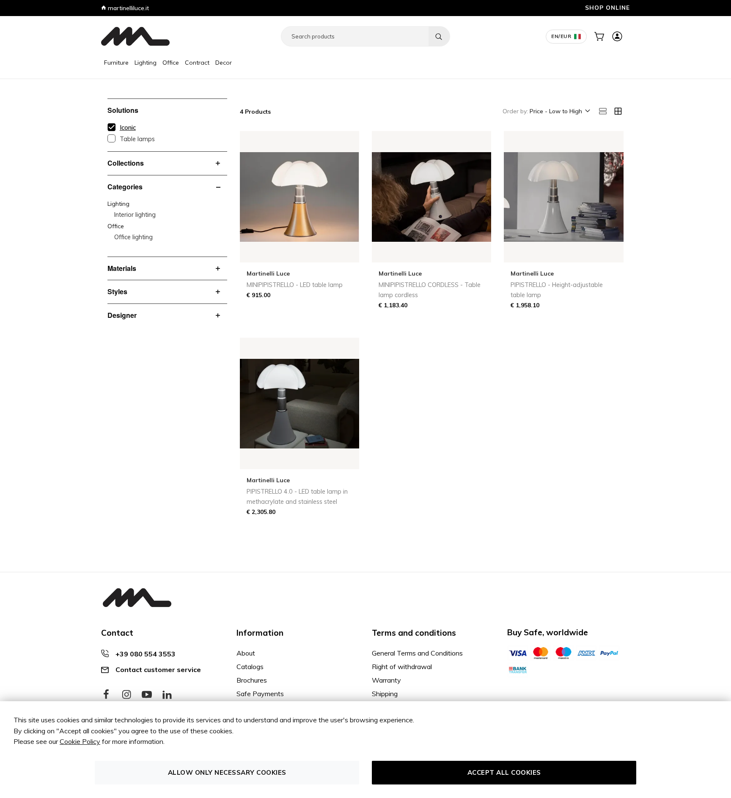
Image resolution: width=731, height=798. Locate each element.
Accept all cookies (504, 772)
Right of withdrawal (402, 666)
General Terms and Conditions (417, 653)
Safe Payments (260, 693)
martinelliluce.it (127, 8)
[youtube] (147, 694)
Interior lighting (135, 215)
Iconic (128, 127)
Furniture (116, 63)
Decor (223, 63)
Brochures (251, 680)
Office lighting (133, 237)
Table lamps (137, 139)
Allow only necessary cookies (227, 772)
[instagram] (126, 694)
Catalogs (250, 666)
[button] (559, 111)
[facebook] (106, 694)
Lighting (146, 63)
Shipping (385, 693)
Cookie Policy (80, 741)
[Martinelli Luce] (135, 36)
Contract (197, 63)
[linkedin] (167, 694)
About (245, 653)
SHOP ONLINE (607, 7)
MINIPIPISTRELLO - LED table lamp (295, 285)
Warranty (386, 680)
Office (170, 63)
